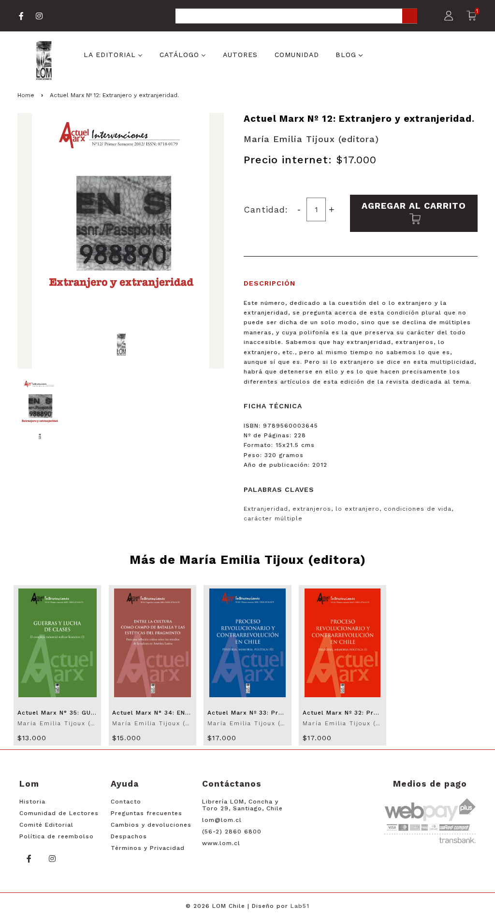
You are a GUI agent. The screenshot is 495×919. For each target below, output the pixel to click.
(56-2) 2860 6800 (232, 831)
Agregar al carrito (414, 206)
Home (25, 95)
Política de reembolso (56, 836)
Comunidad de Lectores (59, 813)
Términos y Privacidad (148, 848)
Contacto (126, 801)
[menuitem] (113, 53)
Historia (32, 801)
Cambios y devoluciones (151, 824)
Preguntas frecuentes (146, 813)
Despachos (129, 836)
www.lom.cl (221, 843)
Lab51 (300, 906)
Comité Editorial (46, 824)
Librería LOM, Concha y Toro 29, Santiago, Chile (242, 805)
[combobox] (296, 16)
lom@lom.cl (222, 820)
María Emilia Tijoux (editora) (311, 139)
